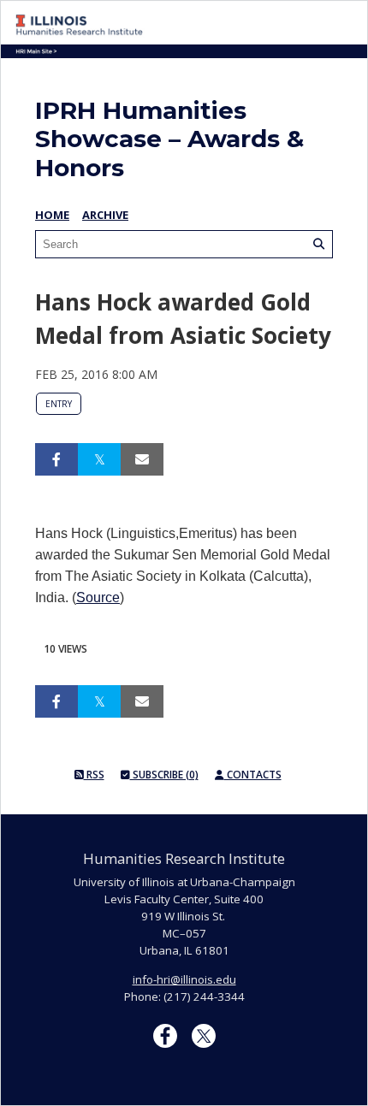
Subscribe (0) (164, 774)
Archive (105, 214)
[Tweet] (99, 459)
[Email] (142, 459)
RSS (94, 774)
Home (52, 214)
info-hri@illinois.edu (184, 979)
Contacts (253, 774)
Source (98, 597)
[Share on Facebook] (56, 459)
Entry (58, 404)
